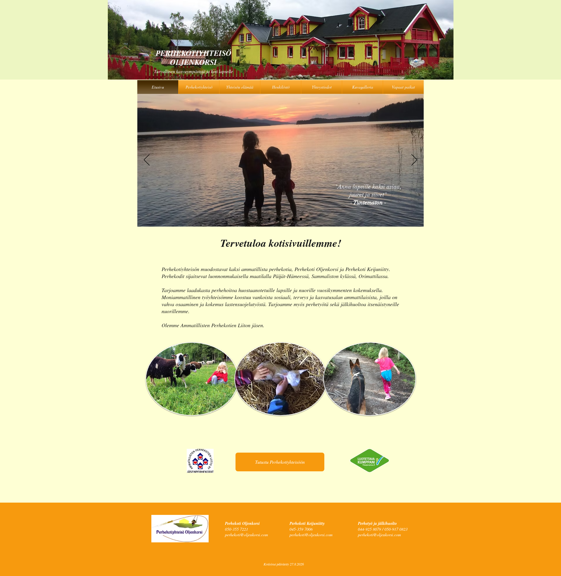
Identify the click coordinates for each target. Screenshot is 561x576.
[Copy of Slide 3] (301, 219)
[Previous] (147, 160)
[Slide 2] (277, 219)
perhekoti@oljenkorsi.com (246, 534)
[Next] (414, 160)
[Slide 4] (260, 219)
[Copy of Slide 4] (293, 219)
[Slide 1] (269, 219)
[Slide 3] (285, 219)
